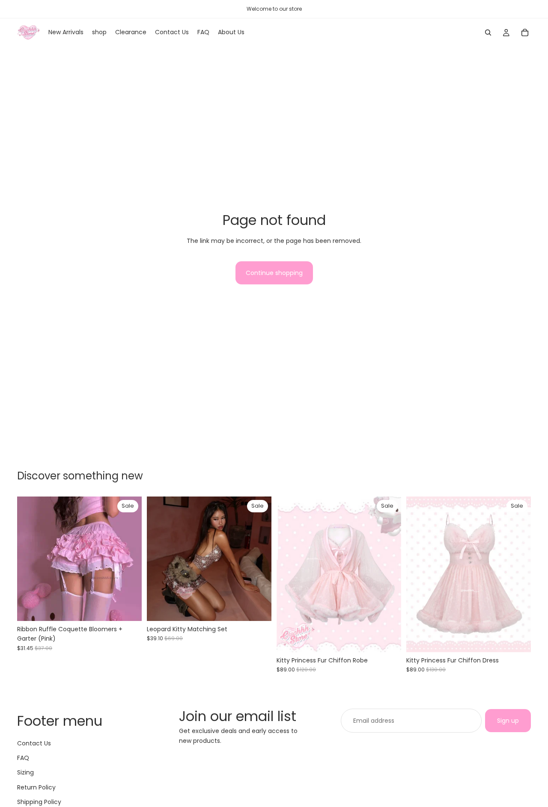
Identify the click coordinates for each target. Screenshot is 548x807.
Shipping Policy (39, 802)
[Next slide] (129, 558)
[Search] (488, 32)
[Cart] (524, 32)
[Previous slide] (30, 558)
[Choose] (128, 607)
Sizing (25, 773)
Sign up (508, 720)
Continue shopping (274, 273)
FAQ (23, 758)
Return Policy (36, 787)
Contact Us (34, 743)
